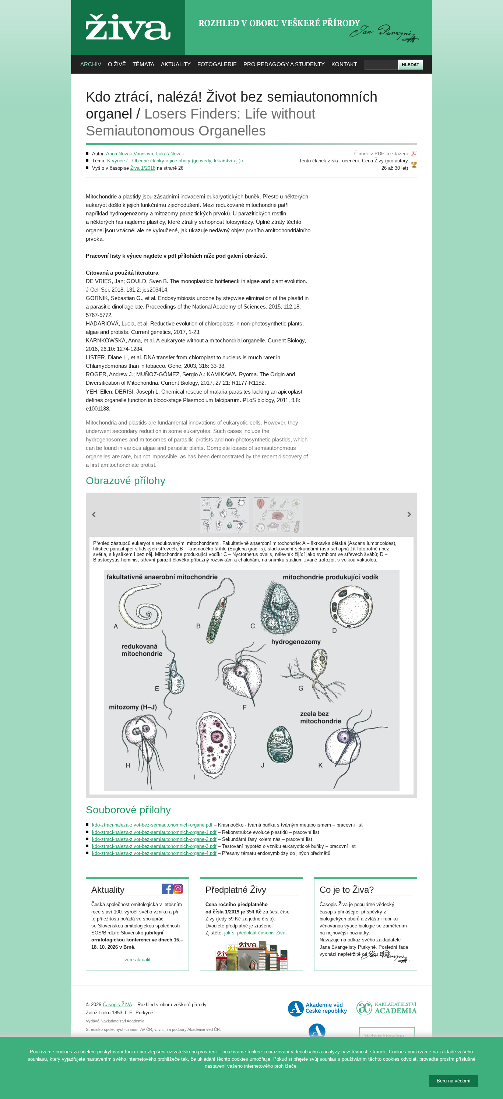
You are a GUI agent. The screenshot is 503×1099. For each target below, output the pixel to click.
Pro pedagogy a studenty (284, 64)
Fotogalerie (217, 64)
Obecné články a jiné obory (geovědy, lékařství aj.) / (187, 160)
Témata (143, 64)
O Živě (117, 64)
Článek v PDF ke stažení (381, 153)
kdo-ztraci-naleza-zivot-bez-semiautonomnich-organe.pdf (152, 825)
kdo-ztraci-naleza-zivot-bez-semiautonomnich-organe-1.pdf (154, 832)
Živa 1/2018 (142, 168)
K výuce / (118, 160)
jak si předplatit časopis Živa (254, 933)
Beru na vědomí (454, 1081)
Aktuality (176, 64)
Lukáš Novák (170, 153)
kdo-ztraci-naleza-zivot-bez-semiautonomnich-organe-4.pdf (154, 853)
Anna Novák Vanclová (129, 153)
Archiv (90, 64)
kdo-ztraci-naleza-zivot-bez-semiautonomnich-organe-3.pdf (154, 846)
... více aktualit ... (137, 959)
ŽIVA (128, 11)
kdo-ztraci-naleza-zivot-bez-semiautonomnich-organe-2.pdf (154, 839)
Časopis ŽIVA (117, 1004)
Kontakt (344, 64)
